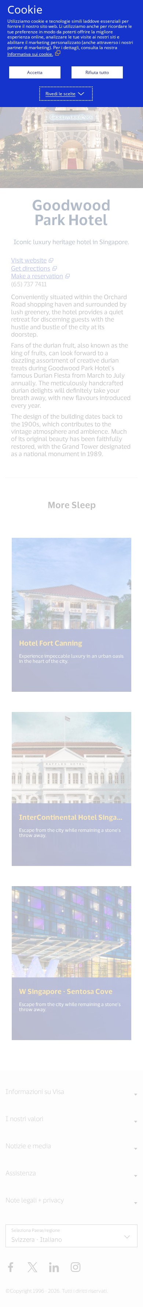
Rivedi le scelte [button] (60, 94)
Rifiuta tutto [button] (97, 72)
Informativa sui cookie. (30, 54)
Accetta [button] (35, 72)
